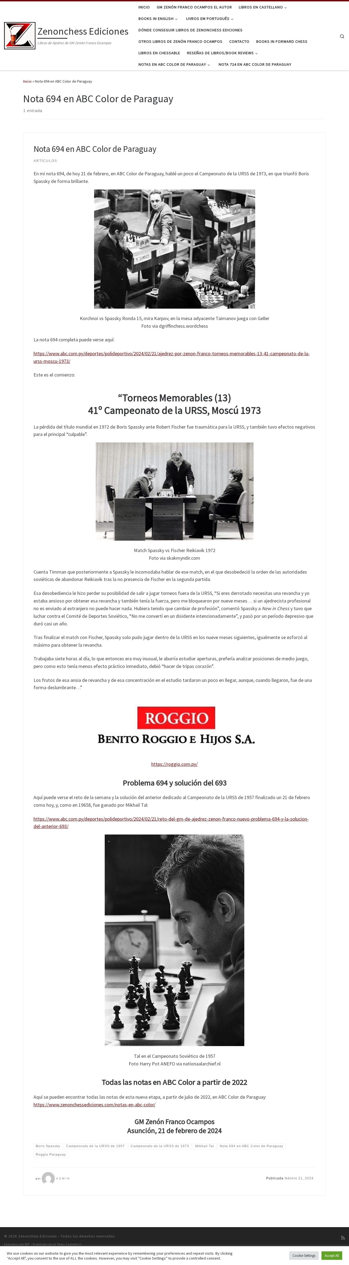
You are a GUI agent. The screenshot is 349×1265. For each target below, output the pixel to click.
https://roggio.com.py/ (174, 764)
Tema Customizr (69, 1244)
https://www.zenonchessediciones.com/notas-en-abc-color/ (94, 1104)
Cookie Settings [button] (304, 1255)
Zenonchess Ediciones (37, 1236)
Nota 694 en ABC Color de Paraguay (95, 148)
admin (63, 1178)
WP (27, 1244)
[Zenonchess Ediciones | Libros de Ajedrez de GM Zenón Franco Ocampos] (19, 35)
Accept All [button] (332, 1255)
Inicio (27, 81)
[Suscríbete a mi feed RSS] (343, 1237)
